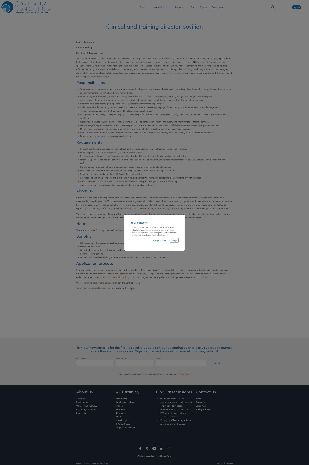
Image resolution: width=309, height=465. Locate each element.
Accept (174, 240)
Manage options (159, 240)
